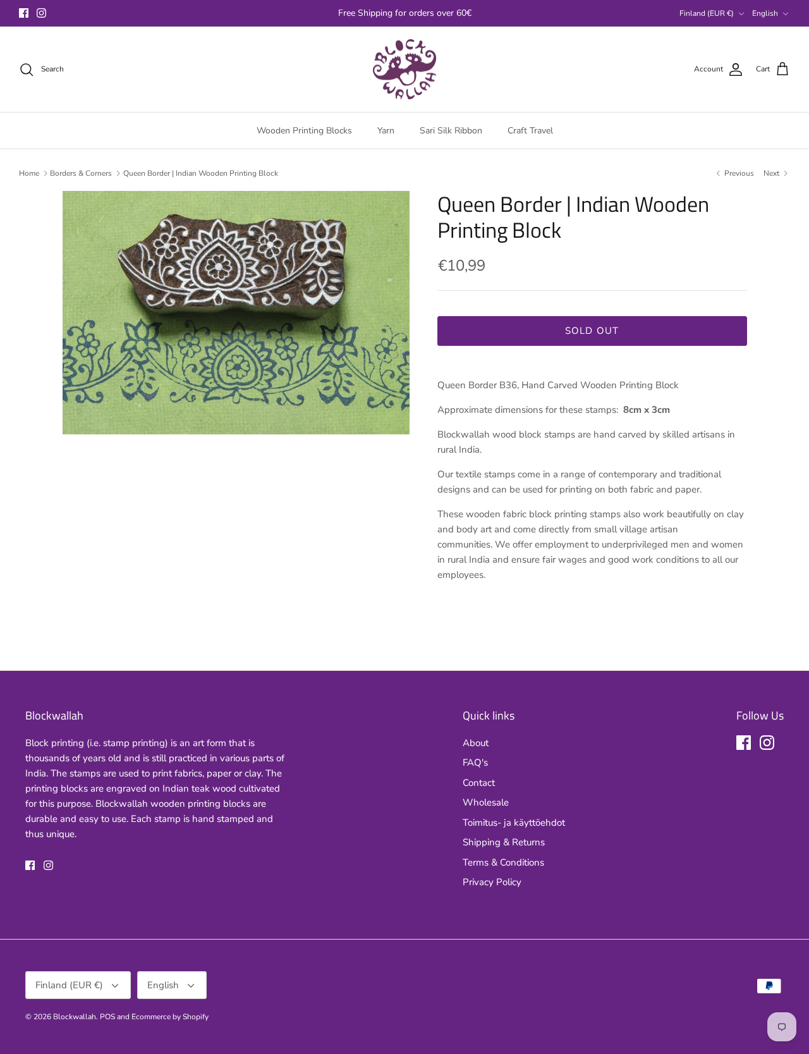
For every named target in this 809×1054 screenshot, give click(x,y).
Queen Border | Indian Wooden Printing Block (200, 173)
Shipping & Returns (504, 842)
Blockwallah (74, 1017)
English (765, 13)
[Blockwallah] (404, 69)
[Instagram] (41, 13)
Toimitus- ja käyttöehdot (514, 822)
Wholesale (486, 802)
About (476, 743)
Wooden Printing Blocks (304, 131)
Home (29, 173)
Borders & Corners (81, 173)
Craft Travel (530, 131)
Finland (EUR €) (706, 13)
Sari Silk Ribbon (451, 131)
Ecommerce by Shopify (170, 1017)
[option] (236, 312)
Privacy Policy (492, 882)
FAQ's (475, 762)
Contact (479, 782)
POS (107, 1017)
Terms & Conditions (503, 862)
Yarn (385, 131)
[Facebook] (23, 13)
